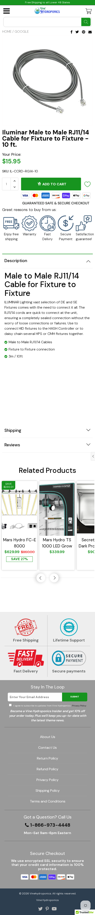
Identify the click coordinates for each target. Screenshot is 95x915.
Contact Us (47, 747)
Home (6, 31)
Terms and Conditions (47, 801)
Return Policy (47, 758)
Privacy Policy (78, 705)
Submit (74, 696)
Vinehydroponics (40, 893)
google (22, 31)
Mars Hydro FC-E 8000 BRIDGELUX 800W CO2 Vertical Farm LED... (19, 543)
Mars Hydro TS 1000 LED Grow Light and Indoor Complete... (57, 543)
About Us (47, 737)
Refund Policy (47, 769)
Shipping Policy (48, 790)
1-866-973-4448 (50, 825)
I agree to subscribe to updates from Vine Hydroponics (49, 705)
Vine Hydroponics (47, 900)
